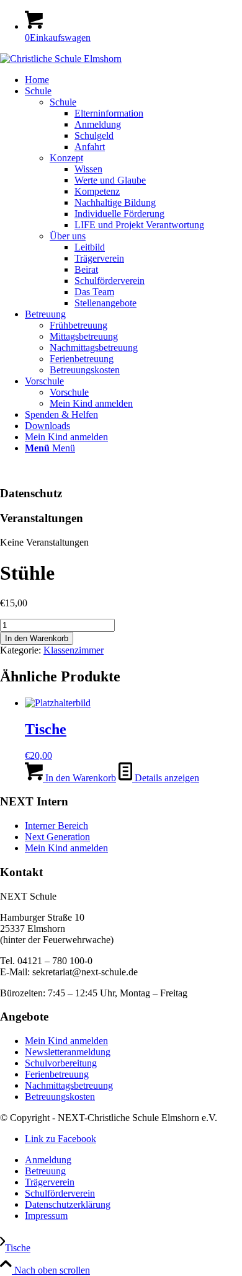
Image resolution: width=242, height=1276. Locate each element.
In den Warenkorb (36, 638)
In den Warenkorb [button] (79, 778)
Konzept (66, 158)
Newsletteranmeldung (67, 1052)
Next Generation (57, 836)
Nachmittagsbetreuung (69, 1085)
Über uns (68, 236)
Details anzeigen (165, 778)
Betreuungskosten (60, 1096)
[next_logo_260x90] (61, 58)
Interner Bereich (56, 825)
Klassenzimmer (73, 650)
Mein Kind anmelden (66, 848)
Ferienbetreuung (57, 1074)
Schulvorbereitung (61, 1063)
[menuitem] (133, 80)
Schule (63, 102)
